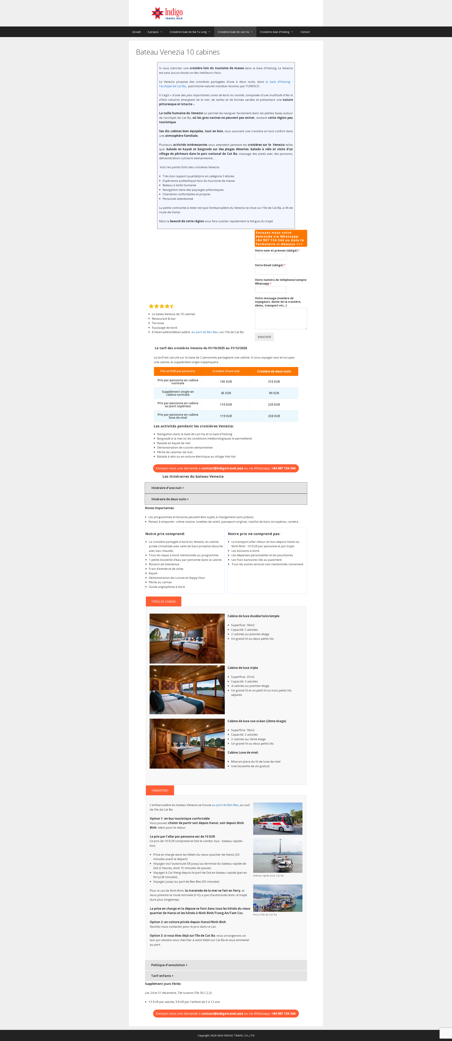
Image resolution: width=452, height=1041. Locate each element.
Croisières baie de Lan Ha (233, 32)
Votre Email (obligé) (270, 265)
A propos (153, 32)
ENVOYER (264, 337)
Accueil (136, 32)
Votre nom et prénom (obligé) (277, 250)
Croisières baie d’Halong (275, 32)
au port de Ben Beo (204, 332)
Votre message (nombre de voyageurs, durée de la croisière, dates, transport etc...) (278, 301)
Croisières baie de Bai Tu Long (188, 32)
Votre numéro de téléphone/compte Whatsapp (281, 281)
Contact (305, 32)
